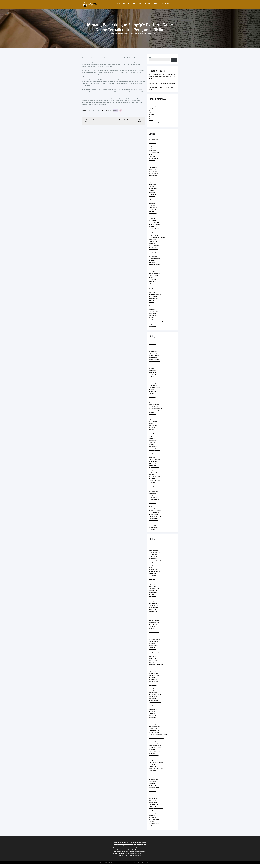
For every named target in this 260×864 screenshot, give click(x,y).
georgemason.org (153, 546)
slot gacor (151, 104)
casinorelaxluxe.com (153, 779)
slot (120, 110)
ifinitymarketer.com (153, 792)
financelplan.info (152, 562)
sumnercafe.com (152, 290)
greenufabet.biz (152, 190)
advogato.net (152, 398)
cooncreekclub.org (153, 349)
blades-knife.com (153, 679)
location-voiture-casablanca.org (156, 738)
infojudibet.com (152, 565)
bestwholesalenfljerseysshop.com (156, 233)
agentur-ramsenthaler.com (155, 702)
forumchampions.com (154, 355)
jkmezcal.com (152, 758)
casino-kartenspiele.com (154, 406)
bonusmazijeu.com (153, 772)
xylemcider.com (152, 313)
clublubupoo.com (153, 770)
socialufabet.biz (152, 199)
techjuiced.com (152, 162)
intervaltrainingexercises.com (155, 760)
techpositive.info (153, 656)
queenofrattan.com (153, 673)
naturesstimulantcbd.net (154, 322)
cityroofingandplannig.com (155, 252)
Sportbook (148, 3)
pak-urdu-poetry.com (154, 660)
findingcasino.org (153, 685)
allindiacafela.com (153, 497)
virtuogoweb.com (153, 167)
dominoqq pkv (127, 842)
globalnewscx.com (153, 668)
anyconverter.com (153, 421)
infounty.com (152, 262)
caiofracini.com (152, 654)
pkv (149, 110)
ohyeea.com (151, 305)
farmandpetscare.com (154, 651)
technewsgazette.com (154, 433)
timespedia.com (152, 423)
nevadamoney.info (153, 472)
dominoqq (151, 120)
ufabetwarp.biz (152, 177)
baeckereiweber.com (153, 139)
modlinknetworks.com (154, 796)
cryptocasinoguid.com (154, 228)
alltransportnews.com (154, 222)
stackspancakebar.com (154, 484)
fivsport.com (152, 283)
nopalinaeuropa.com (153, 324)
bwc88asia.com (152, 266)
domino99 (151, 112)
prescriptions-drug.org (154, 381)
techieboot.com (152, 150)
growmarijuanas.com (153, 635)
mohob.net (151, 601)
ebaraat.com (152, 160)
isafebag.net (151, 400)
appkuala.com (152, 442)
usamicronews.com (153, 804)
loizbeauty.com (152, 419)
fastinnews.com (152, 789)
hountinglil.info (152, 586)
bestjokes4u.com (153, 590)
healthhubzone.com (153, 158)
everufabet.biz (152, 216)
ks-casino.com (152, 269)
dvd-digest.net (152, 478)
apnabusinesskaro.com (154, 527)
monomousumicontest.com (155, 694)
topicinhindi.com (153, 548)
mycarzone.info (152, 711)
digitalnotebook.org (153, 607)
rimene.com (151, 474)
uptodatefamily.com (153, 298)
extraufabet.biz (152, 194)
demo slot (115, 845)
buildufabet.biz (152, 220)
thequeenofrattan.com (154, 675)
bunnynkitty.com (153, 453)
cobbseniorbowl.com (153, 247)
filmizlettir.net (152, 345)
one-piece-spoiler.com (154, 681)
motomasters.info (153, 709)
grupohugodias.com (153, 275)
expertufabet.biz (152, 180)
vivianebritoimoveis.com (154, 387)
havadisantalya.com (153, 146)
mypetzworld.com (153, 260)
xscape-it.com (152, 243)
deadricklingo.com (153, 696)
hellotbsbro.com (152, 649)
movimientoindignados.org (155, 294)
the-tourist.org (152, 397)
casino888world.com (153, 755)
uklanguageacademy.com (154, 550)
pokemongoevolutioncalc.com (156, 808)
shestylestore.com (153, 825)
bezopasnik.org (152, 455)
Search (150, 57)
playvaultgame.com (153, 817)
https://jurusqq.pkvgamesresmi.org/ (132, 855)
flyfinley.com (152, 582)
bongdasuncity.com (153, 611)
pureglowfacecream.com (154, 434)
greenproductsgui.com (154, 622)
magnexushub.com (153, 165)
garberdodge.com (153, 363)
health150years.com (153, 380)
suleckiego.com (152, 529)
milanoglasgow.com (153, 487)
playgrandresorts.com (154, 819)
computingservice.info (154, 652)
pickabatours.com (153, 558)
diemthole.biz (152, 427)
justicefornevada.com (154, 645)
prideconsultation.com (154, 584)
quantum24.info (152, 715)
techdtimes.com (152, 148)
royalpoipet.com (152, 764)
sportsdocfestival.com (154, 823)
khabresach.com (152, 522)
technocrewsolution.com (154, 383)
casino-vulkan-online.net (154, 501)
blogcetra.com (152, 662)
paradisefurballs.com (153, 616)
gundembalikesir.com (154, 152)
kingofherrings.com (153, 436)
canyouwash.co (152, 144)
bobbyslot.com (152, 596)
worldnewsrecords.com (154, 726)
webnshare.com (152, 637)
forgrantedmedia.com (154, 366)
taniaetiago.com (152, 315)
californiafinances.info (154, 469)
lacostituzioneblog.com (154, 303)
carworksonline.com (153, 372)
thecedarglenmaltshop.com (155, 545)
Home (118, 3)
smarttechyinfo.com (153, 605)
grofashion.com (152, 806)
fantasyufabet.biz (153, 182)
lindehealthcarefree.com (154, 552)
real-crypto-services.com (154, 258)
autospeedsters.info (153, 690)
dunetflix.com (152, 292)
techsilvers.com (152, 279)
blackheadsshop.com (153, 736)
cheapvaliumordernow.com (155, 747)
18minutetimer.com (153, 630)
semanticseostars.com (154, 632)
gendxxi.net (151, 707)
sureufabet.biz (152, 205)
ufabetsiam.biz (152, 184)
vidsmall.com (152, 722)
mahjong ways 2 (135, 845)
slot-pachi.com (152, 613)
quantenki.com (152, 717)
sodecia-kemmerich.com (154, 751)
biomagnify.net (152, 326)
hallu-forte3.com (153, 489)
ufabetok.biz (152, 215)
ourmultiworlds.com (153, 347)
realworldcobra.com (153, 686)
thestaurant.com (152, 766)
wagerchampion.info (153, 692)
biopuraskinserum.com (154, 467)
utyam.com (151, 302)
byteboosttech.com (153, 163)
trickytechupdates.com (154, 518)
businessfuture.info (153, 563)
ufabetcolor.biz (152, 192)
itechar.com (151, 154)
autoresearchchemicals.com (155, 525)
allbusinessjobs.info (153, 554)
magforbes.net (152, 389)
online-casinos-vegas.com (155, 510)
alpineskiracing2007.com (154, 499)
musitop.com (152, 300)
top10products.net (153, 556)
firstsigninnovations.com (154, 361)
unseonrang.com (152, 658)
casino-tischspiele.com (154, 410)
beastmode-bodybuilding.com (156, 560)
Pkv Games (126, 3)
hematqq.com (117, 851)
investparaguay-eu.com (154, 264)
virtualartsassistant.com (154, 743)
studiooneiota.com (153, 683)
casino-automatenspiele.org (155, 408)
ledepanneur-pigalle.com (154, 476)
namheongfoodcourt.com (155, 486)
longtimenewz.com (153, 798)
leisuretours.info (152, 647)
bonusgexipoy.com (153, 777)
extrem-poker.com (153, 268)
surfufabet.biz (152, 201)
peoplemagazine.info (153, 141)
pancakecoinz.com (153, 580)
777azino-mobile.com (154, 245)
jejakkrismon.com (153, 425)
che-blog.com (152, 579)
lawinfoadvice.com (153, 286)
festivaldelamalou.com (154, 359)
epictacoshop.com (153, 465)
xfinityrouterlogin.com (154, 512)
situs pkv (128, 844)
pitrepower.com (152, 503)
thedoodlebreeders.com (154, 273)
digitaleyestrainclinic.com (155, 506)
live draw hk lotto (153, 106)
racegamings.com (153, 811)
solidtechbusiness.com (154, 730)
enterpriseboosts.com (154, 404)
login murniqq (132, 851)
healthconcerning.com (154, 624)
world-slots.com (152, 575)
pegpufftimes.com (153, 351)
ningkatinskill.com (153, 281)
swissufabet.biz (152, 186)
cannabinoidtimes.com (154, 620)
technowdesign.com (153, 249)
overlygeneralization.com (154, 639)
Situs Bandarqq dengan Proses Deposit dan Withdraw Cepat (123, 862)
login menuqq (125, 851)
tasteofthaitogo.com (153, 451)
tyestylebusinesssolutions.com (156, 762)
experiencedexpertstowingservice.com (158, 734)
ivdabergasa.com (153, 254)
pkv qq (121, 842)
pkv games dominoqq (154, 122)
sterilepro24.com (153, 728)
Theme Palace (156, 862)
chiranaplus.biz (152, 482)
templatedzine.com (153, 285)
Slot (133, 3)
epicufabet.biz (152, 211)
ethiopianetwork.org (153, 641)
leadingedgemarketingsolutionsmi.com (158, 230)
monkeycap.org (152, 391)
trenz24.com (152, 416)
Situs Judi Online (165, 3)
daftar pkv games (153, 108)
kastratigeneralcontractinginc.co (156, 232)
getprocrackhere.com (154, 787)
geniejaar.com (152, 594)
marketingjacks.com (153, 514)
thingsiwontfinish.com (154, 827)
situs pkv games (122, 844)
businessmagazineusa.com (155, 719)
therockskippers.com (153, 493)
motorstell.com (152, 378)
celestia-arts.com (153, 353)
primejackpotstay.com (154, 813)
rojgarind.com (152, 626)
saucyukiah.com (152, 342)
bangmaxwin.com (153, 461)
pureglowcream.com (153, 446)
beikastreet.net (152, 344)
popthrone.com (152, 573)
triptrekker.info (152, 705)
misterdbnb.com (152, 757)
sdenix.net (151, 393)
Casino (140, 3)
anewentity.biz (152, 440)
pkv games (115, 110)
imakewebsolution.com (154, 577)
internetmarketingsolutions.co (156, 664)
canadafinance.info (153, 470)
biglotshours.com (153, 169)
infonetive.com (152, 463)
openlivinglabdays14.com (155, 235)
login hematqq (139, 851)
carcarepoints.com (153, 271)
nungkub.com (152, 309)
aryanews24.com (153, 241)
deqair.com (151, 277)
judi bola (139, 844)
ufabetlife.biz (152, 196)
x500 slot (121, 845)
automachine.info (153, 688)
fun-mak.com (152, 753)
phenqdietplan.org (153, 288)
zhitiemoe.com (152, 307)
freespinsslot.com (153, 615)
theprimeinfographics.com (155, 745)
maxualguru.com (152, 609)
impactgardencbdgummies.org (156, 321)
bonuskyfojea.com (153, 774)
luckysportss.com (153, 800)
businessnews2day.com (154, 724)
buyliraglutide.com (153, 171)
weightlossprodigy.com (154, 603)
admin (84, 110)
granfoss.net (152, 495)
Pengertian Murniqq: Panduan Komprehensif (159, 80)
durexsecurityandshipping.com (156, 250)
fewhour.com (152, 628)
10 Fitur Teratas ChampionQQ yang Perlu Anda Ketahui (162, 74)
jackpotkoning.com (153, 794)
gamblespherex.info (153, 700)
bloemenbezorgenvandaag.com (156, 448)
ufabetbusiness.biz (153, 188)
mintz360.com (152, 599)
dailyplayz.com (152, 785)
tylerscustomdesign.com (154, 370)
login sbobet (127, 849)
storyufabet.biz (152, 209)
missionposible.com (153, 508)
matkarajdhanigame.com (154, 571)
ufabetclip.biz (152, 179)
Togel (156, 3)
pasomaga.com (152, 319)
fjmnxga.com (152, 457)
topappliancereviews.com (155, 516)
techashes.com (152, 143)
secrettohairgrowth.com (154, 450)
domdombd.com (152, 783)
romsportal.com (152, 821)
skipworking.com (153, 417)
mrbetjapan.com (152, 438)
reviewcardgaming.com (154, 732)
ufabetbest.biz (152, 203)
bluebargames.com (153, 357)
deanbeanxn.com (153, 569)
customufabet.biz (153, 207)
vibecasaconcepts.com (154, 713)
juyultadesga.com (153, 256)
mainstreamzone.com (154, 633)
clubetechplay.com (153, 781)
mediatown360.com (153, 504)
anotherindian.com (153, 311)
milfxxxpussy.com (153, 296)
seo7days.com (152, 444)
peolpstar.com (152, 368)
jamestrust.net (152, 414)
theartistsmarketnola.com (155, 480)
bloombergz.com (152, 402)
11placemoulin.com (153, 598)
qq (149, 116)
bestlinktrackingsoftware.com (156, 768)
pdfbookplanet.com (153, 671)
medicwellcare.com (153, 721)
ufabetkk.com (152, 429)
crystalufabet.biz (152, 213)
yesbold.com (152, 156)
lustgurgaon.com (153, 592)
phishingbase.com (153, 810)
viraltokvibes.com (153, 385)
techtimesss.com (152, 374)
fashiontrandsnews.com (154, 224)
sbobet (132, 849)
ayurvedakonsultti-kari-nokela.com (157, 237)
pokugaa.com (152, 815)
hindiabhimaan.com (153, 520)
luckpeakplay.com (153, 802)
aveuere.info (152, 618)
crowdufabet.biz (152, 218)
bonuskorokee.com (153, 775)
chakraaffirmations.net (154, 588)
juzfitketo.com (152, 317)
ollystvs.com (152, 666)
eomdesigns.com (152, 704)
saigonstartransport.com (154, 459)
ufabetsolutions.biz (153, 197)
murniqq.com (142, 849)
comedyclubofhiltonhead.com (156, 741)
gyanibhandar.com (153, 175)
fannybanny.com (152, 791)
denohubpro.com (153, 677)
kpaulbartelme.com (153, 739)
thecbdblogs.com (153, 523)
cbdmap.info (152, 567)
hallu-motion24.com (153, 491)
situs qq (140, 842)
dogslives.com (152, 669)
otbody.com (151, 412)
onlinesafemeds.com (153, 173)
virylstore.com (152, 376)
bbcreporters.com (153, 226)
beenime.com (152, 749)
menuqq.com (116, 842)
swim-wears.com (153, 364)
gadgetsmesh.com (153, 643)
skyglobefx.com (152, 698)
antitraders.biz (152, 239)
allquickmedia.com (153, 431)
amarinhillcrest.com (153, 395)
